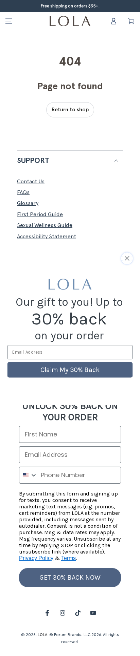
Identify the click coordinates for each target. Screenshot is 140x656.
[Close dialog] (127, 258)
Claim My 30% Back (70, 370)
